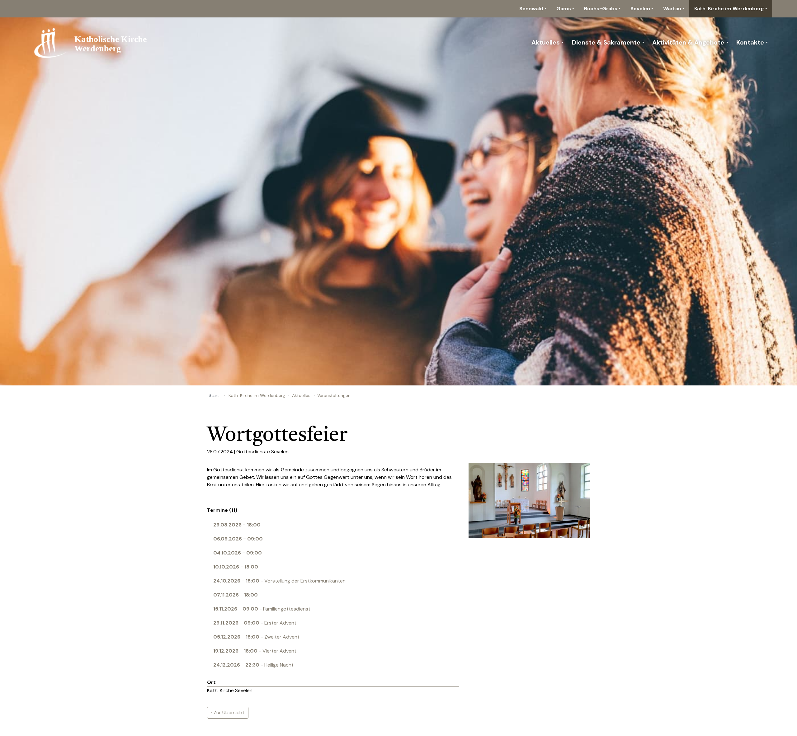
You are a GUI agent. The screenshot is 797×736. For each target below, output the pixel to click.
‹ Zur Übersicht (227, 712)
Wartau (672, 8)
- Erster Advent (254, 623)
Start (214, 395)
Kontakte (750, 42)
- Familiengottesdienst (261, 609)
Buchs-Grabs (600, 8)
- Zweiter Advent (256, 637)
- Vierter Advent (254, 651)
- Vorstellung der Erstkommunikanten (279, 581)
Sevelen (640, 8)
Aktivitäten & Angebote (688, 42)
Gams (563, 8)
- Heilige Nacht (253, 665)
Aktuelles (545, 42)
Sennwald (531, 8)
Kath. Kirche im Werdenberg (729, 8)
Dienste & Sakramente (606, 42)
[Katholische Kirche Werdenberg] (94, 42)
